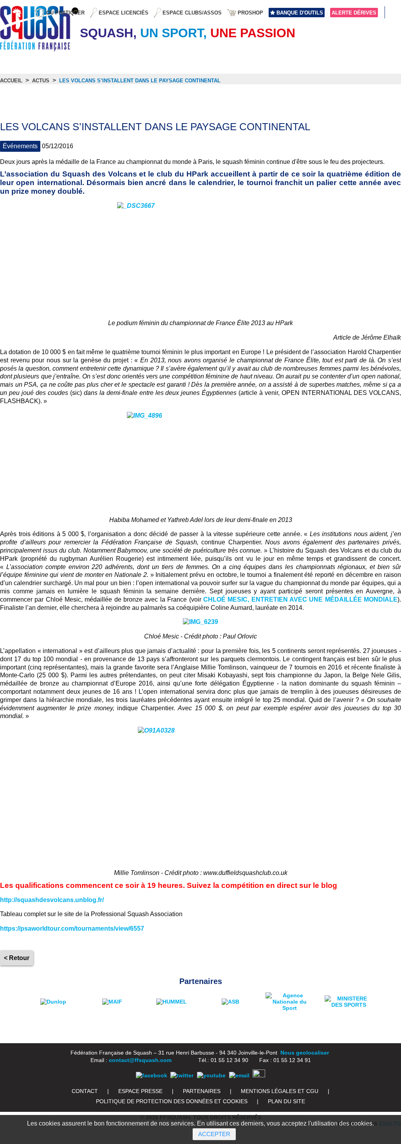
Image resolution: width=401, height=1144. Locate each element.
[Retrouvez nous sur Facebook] (151, 1075)
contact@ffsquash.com (140, 1060)
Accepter (214, 1134)
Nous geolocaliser (305, 1052)
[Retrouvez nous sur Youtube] (211, 1075)
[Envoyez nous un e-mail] (239, 1075)
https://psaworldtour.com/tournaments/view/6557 (72, 928)
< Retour (16, 958)
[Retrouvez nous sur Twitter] (181, 1075)
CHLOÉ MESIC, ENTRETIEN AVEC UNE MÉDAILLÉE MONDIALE (300, 599)
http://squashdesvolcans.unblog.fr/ (52, 900)
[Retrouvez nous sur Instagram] (259, 1075)
